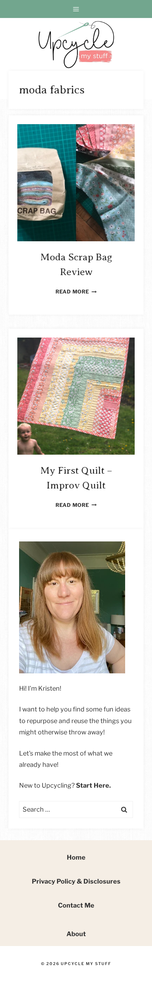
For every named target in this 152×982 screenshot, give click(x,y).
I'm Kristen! (44, 688)
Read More (76, 292)
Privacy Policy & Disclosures (76, 881)
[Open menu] (76, 9)
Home (76, 857)
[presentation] (76, 182)
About (76, 934)
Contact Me (76, 905)
